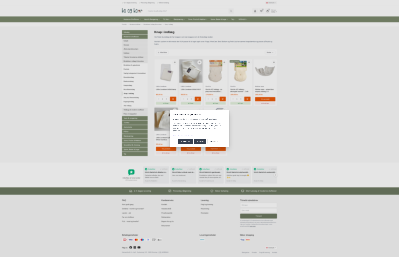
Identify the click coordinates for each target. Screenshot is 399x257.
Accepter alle (185, 141)
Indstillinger (214, 141)
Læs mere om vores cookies (183, 135)
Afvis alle (200, 141)
